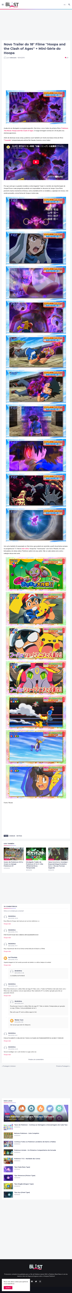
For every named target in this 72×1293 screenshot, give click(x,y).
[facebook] (31, 1281)
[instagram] (40, 1281)
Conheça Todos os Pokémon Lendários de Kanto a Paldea (35, 1142)
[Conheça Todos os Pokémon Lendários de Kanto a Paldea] (8, 1144)
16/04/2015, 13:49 (12, 1035)
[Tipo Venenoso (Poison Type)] (8, 1178)
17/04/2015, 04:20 (13, 1049)
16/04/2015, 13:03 (12, 986)
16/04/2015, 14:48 (19, 973)
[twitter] (36, 1281)
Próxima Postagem (62, 1066)
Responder (7, 924)
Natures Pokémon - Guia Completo (26, 1133)
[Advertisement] (36, 25)
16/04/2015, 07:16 (12, 932)
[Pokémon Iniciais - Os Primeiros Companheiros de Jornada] (8, 1152)
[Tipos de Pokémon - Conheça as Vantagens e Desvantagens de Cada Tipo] (8, 1127)
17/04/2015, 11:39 (19, 1022)
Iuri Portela (12, 957)
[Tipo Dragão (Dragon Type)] (8, 1186)
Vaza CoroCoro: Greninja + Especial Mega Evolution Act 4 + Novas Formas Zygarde (58, 865)
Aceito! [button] (8, 1287)
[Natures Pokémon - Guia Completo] (8, 1135)
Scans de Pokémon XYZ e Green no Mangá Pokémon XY (13, 864)
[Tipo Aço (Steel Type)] (8, 1195)
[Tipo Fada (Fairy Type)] (8, 1169)
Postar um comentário (36, 1059)
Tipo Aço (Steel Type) (22, 1192)
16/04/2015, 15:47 (19, 1003)
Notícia (19, 836)
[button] (2, 4)
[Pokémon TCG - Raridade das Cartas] (8, 1161)
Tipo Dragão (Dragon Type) (24, 1184)
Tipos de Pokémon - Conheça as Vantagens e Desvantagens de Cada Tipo (41, 1125)
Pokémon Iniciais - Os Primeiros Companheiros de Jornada (35, 1150)
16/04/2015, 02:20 (13, 918)
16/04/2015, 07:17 (12, 945)
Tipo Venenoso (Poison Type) (24, 1175)
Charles (12, 836)
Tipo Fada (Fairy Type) (22, 1167)
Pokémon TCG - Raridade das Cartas (27, 1158)
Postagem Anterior (9, 1066)
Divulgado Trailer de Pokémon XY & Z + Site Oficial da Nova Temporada (34, 865)
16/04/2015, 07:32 (13, 959)
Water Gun (19, 1020)
